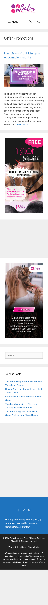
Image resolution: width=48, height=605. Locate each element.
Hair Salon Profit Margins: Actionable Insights (22, 55)
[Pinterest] (29, 510)
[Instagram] (24, 510)
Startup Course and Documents (21, 523)
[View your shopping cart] (30, 21)
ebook (29, 519)
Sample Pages (12, 527)
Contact (26, 527)
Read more (22, 124)
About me (19, 519)
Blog (37, 519)
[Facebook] (19, 510)
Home (8, 519)
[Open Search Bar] (38, 21)
